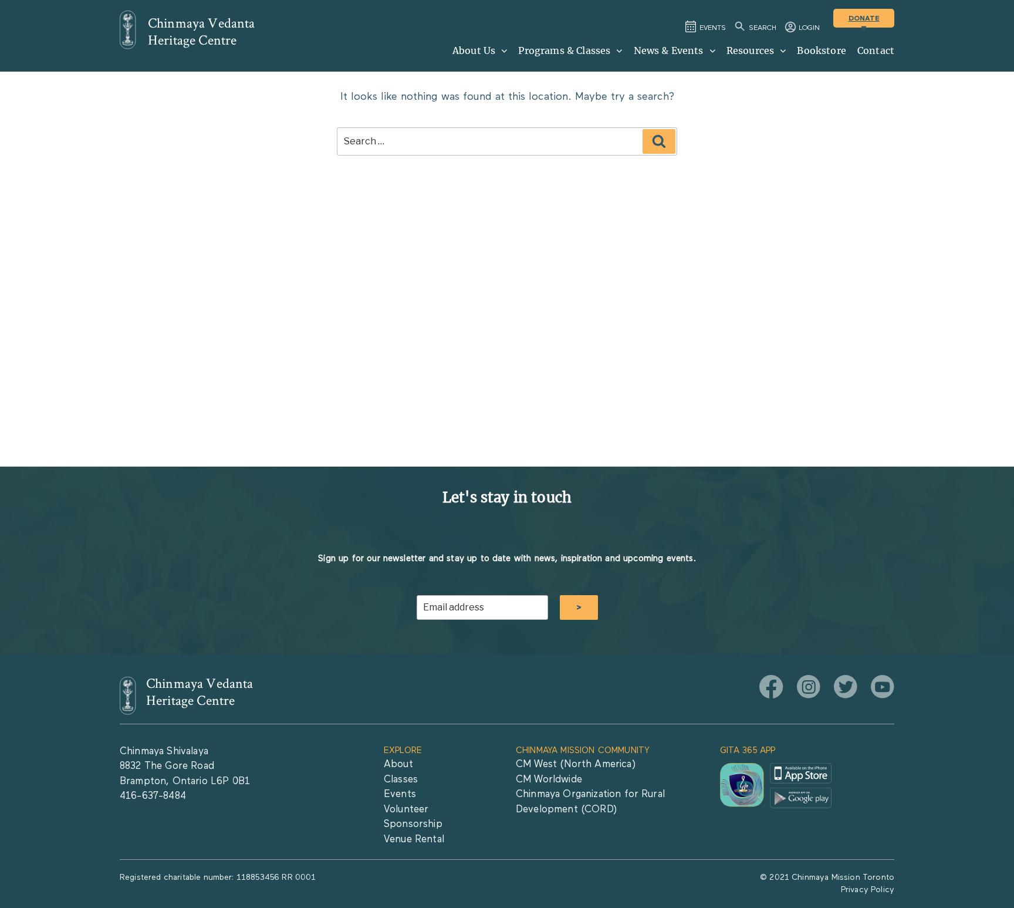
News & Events (669, 50)
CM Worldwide (549, 780)
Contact (875, 50)
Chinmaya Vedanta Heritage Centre (201, 32)
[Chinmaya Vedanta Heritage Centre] (128, 30)
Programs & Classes (564, 50)
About (398, 764)
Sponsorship (413, 824)
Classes (401, 780)
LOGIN (809, 28)
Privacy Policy (867, 890)
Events (400, 794)
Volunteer (406, 810)
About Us (473, 50)
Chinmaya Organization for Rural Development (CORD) (590, 802)
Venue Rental (414, 840)
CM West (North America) (576, 764)
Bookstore (821, 50)
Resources (750, 50)
